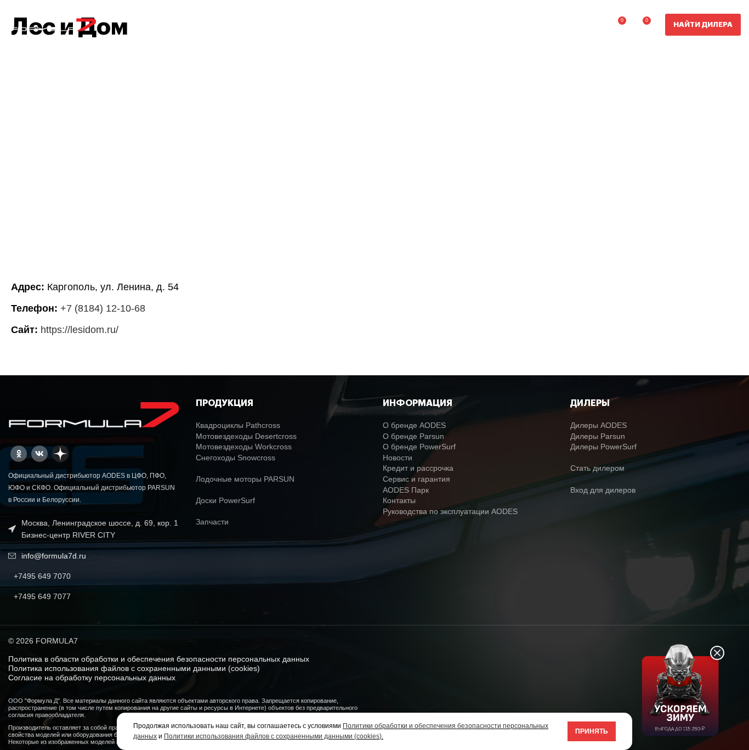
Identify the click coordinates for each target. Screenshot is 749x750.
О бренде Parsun (413, 436)
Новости (397, 457)
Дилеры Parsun (597, 436)
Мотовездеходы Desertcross (246, 436)
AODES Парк (406, 490)
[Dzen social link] (60, 454)
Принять (591, 731)
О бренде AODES (414, 425)
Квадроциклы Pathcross (238, 425)
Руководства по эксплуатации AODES (450, 511)
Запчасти (212, 521)
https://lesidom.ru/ (79, 329)
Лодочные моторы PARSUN (245, 479)
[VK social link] (39, 454)
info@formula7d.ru (53, 555)
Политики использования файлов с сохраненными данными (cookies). (273, 736)
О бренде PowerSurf (419, 446)
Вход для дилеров (602, 490)
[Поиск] (594, 25)
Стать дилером (597, 468)
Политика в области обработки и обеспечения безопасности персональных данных (158, 659)
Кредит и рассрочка (418, 468)
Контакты (399, 500)
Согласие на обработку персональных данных (91, 677)
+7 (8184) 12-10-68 (102, 308)
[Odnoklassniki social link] (18, 454)
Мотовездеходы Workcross (244, 446)
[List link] (93, 576)
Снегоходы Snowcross (235, 457)
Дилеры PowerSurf (603, 446)
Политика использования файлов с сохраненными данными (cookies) (134, 668)
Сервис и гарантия (416, 479)
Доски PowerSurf (225, 500)
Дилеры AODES (598, 425)
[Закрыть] (717, 653)
